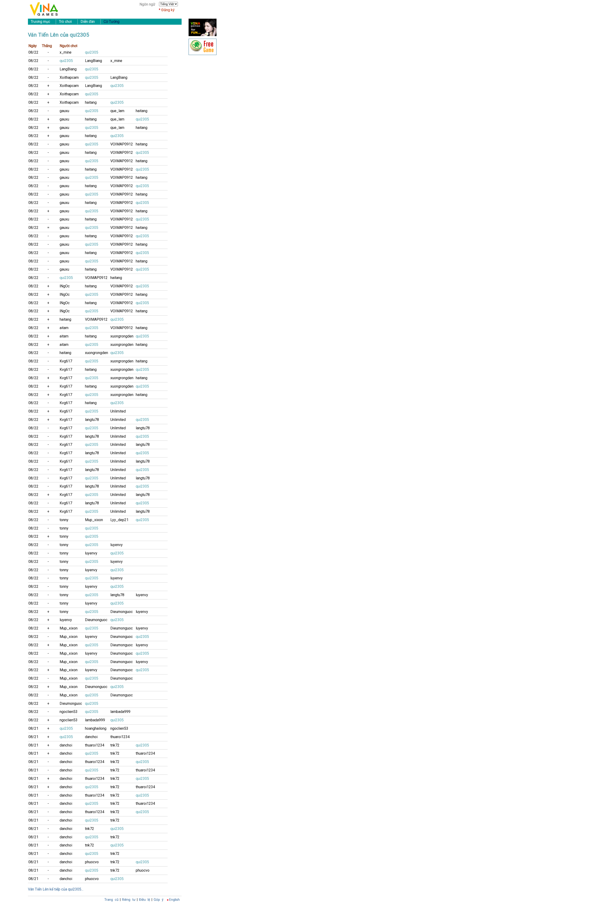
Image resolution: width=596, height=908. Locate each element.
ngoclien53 (69, 711)
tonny (64, 520)
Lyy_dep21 (119, 520)
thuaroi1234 (120, 737)
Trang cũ (111, 900)
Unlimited (118, 411)
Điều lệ (144, 900)
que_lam (117, 111)
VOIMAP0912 (121, 144)
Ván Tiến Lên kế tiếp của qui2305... (55, 889)
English (174, 900)
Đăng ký (168, 10)
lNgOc (65, 286)
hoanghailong (95, 728)
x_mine (65, 52)
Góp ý (158, 900)
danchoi (91, 737)
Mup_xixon (94, 520)
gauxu (64, 111)
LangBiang (93, 60)
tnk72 (114, 745)
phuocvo (92, 862)
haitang (91, 102)
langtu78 (92, 419)
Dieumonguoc (121, 611)
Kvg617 (66, 361)
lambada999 (120, 711)
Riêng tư (128, 900)
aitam (64, 328)
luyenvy (116, 545)
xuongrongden (121, 336)
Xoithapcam (69, 77)
